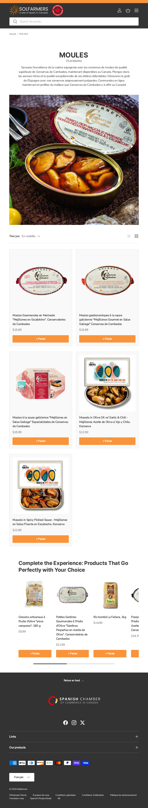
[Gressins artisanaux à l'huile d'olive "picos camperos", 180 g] (34, 594)
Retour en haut (72, 680)
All (59, 798)
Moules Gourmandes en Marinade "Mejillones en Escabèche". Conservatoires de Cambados (39, 319)
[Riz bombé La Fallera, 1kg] (109, 594)
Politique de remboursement (123, 795)
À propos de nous (41, 795)
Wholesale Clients (18, 795)
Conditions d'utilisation (93, 795)
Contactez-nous (16, 798)
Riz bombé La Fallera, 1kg (109, 617)
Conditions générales (66, 795)
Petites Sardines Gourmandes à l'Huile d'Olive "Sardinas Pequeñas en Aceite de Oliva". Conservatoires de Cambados (72, 628)
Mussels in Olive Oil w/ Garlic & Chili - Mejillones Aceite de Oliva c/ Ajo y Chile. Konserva (104, 422)
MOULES (23, 34)
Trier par (14, 236)
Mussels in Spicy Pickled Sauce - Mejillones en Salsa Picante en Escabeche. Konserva (40, 522)
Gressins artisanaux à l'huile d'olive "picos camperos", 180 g (31, 621)
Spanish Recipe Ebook (40, 798)
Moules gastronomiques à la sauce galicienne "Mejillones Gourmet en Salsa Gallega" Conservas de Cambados (104, 319)
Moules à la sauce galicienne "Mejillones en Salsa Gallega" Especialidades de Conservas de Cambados (40, 422)
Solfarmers (22, 789)
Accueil (12, 34)
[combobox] (74, 21)
